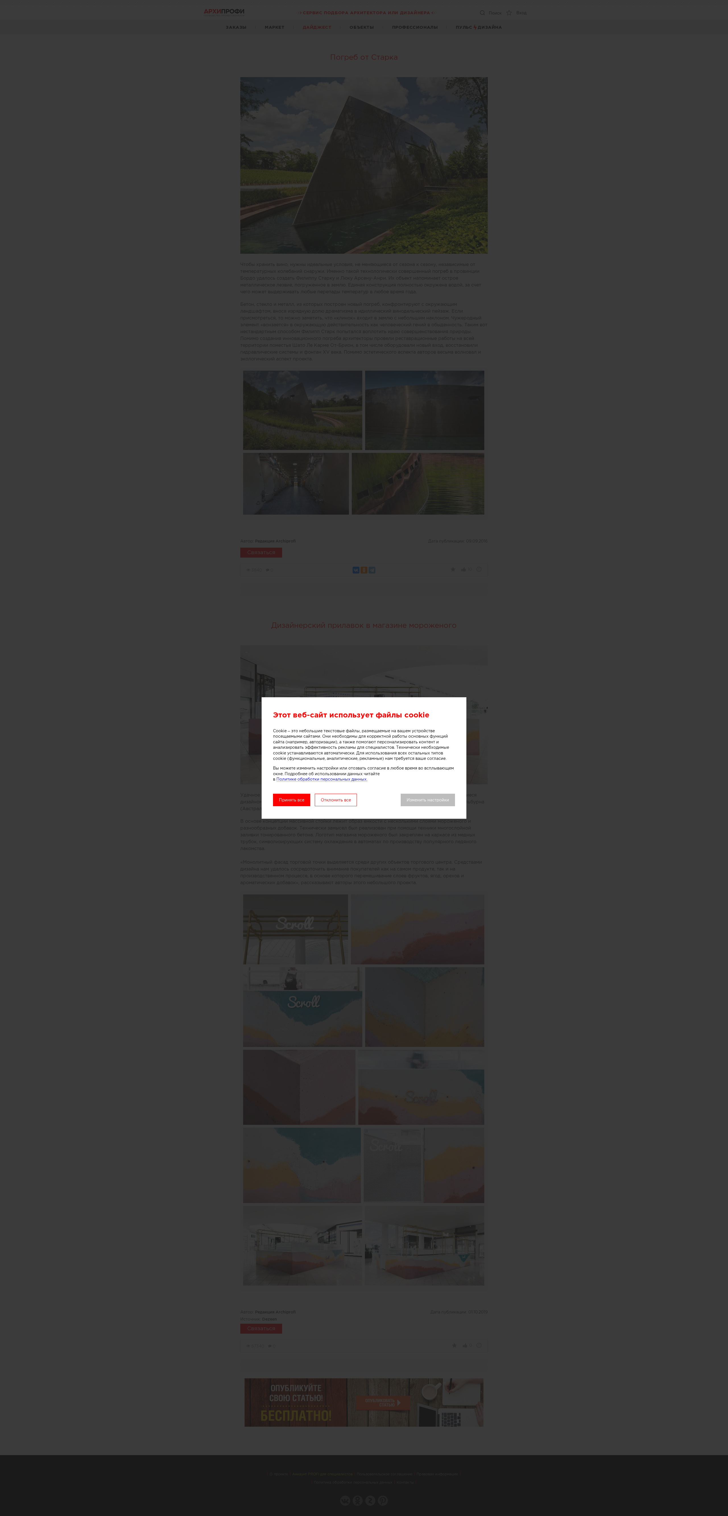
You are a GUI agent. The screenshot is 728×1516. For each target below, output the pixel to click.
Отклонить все (336, 800)
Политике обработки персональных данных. (321, 779)
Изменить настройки (428, 800)
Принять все (291, 800)
